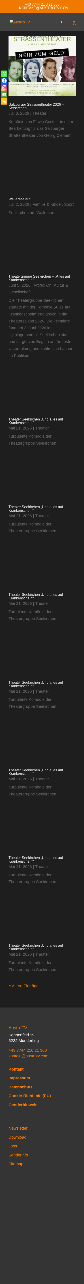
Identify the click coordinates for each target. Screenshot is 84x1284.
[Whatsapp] (4, 74)
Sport (69, 204)
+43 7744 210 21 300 (28, 1050)
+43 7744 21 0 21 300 (42, 4)
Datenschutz (20, 1087)
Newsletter (18, 1128)
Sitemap (16, 1164)
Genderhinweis (23, 1105)
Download (17, 1137)
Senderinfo (18, 1155)
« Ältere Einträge (24, 986)
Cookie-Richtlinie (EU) (30, 1096)
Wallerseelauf (19, 199)
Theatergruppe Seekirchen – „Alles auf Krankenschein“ (39, 278)
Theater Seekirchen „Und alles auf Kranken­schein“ (36, 421)
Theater (39, 113)
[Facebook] (4, 81)
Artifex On (43, 285)
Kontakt (16, 1069)
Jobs (13, 1146)
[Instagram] (4, 87)
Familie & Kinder (47, 204)
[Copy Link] (4, 101)
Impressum (19, 1078)
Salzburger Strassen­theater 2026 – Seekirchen (36, 106)
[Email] (4, 94)
